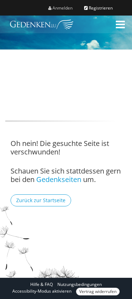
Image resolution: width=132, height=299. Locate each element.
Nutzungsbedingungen (79, 284)
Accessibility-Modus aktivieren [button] (41, 291)
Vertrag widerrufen (98, 291)
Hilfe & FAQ (41, 284)
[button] (120, 24)
